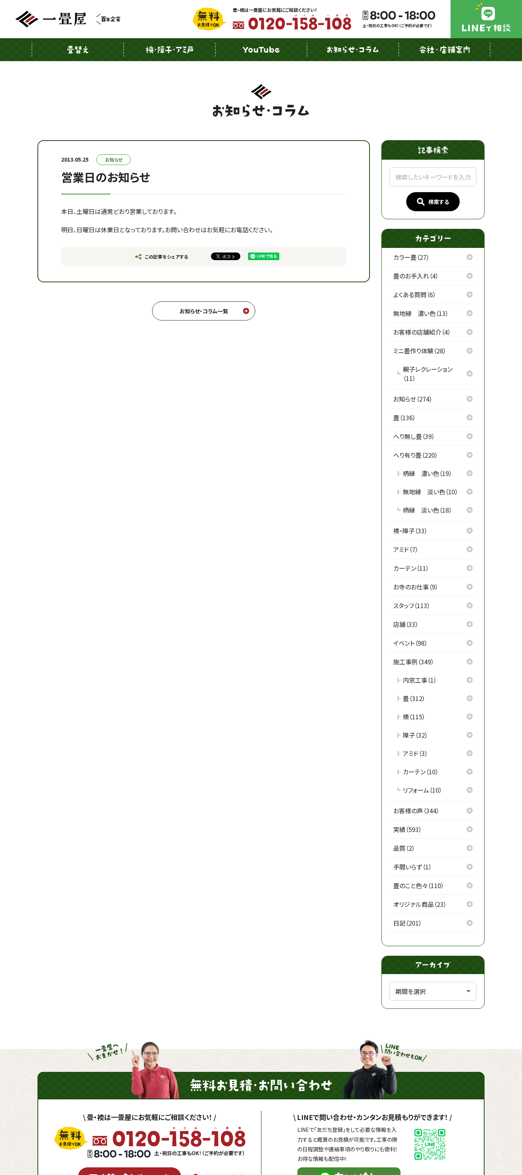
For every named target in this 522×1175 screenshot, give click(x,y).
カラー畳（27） (411, 257)
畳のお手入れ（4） (416, 275)
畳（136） (404, 417)
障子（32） (415, 735)
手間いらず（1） (412, 866)
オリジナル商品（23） (420, 904)
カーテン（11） (411, 568)
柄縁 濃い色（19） (427, 473)
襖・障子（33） (410, 530)
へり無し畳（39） (414, 436)
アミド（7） (405, 549)
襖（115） (414, 716)
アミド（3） (415, 753)
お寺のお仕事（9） (415, 586)
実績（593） (407, 829)
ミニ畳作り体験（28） (419, 350)
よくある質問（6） (414, 294)
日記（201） (407, 922)
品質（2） (404, 848)
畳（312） (414, 698)
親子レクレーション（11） (427, 373)
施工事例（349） (413, 661)
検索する (438, 202)
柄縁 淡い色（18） (427, 510)
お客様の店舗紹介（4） (422, 332)
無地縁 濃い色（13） (421, 313)
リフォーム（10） (422, 790)
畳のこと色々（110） (418, 885)
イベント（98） (410, 642)
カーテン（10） (421, 771)
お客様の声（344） (416, 810)
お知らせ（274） (413, 398)
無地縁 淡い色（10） (430, 491)
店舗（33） (405, 624)
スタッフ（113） (411, 605)
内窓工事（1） (420, 680)
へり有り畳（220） (415, 455)
